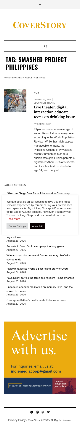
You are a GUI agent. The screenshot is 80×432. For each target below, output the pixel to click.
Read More (13, 218)
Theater (51, 103)
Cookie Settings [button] (17, 226)
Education (40, 103)
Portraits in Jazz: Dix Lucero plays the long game (35, 246)
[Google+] (43, 412)
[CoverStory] (40, 25)
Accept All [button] (37, 226)
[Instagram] (37, 412)
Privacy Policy (17, 420)
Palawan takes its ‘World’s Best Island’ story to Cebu (37, 268)
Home (7, 78)
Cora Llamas (44, 124)
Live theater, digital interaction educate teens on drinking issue (54, 112)
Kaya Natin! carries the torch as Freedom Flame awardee (40, 277)
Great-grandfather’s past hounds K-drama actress (36, 300)
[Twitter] (48, 412)
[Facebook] (31, 412)
